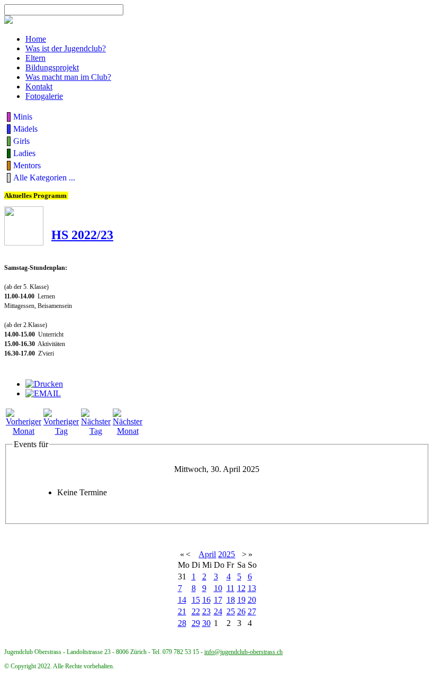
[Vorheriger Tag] (61, 430)
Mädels (25, 128)
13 (252, 588)
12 (241, 588)
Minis (22, 116)
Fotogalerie (44, 96)
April (207, 554)
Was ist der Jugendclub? (65, 48)
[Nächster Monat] (127, 430)
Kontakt (38, 86)
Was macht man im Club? (68, 76)
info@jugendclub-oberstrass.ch (243, 652)
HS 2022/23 (82, 235)
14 (182, 599)
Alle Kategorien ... (44, 177)
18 (231, 599)
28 (182, 623)
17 (218, 599)
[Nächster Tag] (96, 430)
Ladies (24, 153)
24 (218, 611)
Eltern (35, 57)
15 (196, 599)
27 (252, 611)
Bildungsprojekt (52, 67)
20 (252, 599)
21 (182, 611)
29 (196, 623)
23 (206, 611)
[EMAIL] (43, 393)
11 (230, 588)
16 (206, 599)
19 (241, 599)
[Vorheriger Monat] (23, 430)
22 (196, 611)
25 (231, 611)
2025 (226, 554)
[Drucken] (44, 383)
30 (206, 623)
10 (218, 588)
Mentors (27, 165)
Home (35, 38)
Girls (21, 141)
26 (241, 611)
